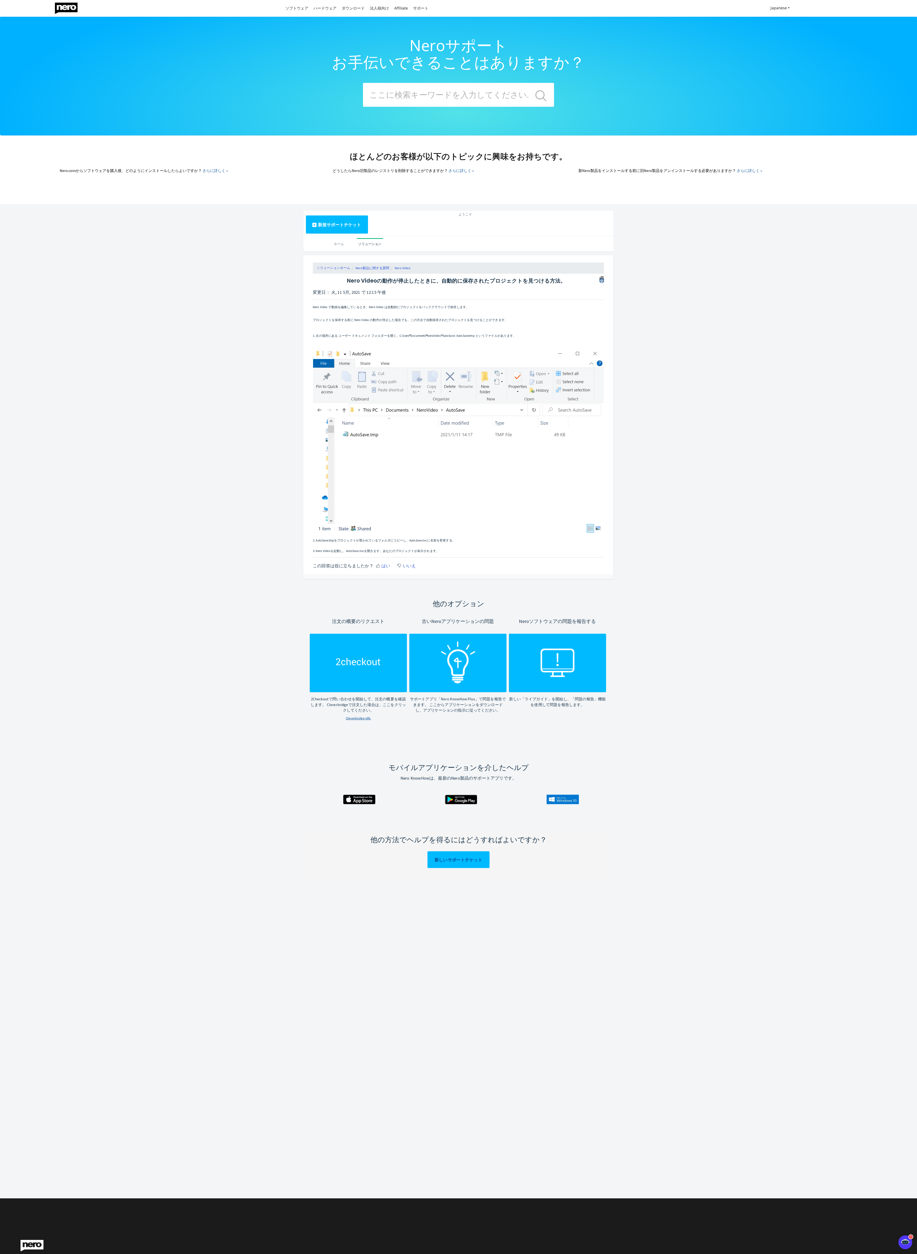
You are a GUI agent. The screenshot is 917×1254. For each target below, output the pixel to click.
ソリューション (370, 244)
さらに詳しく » (215, 170)
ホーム (339, 244)
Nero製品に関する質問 (372, 268)
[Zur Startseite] (69, 7)
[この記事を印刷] (601, 278)
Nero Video (403, 268)
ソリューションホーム (333, 268)
